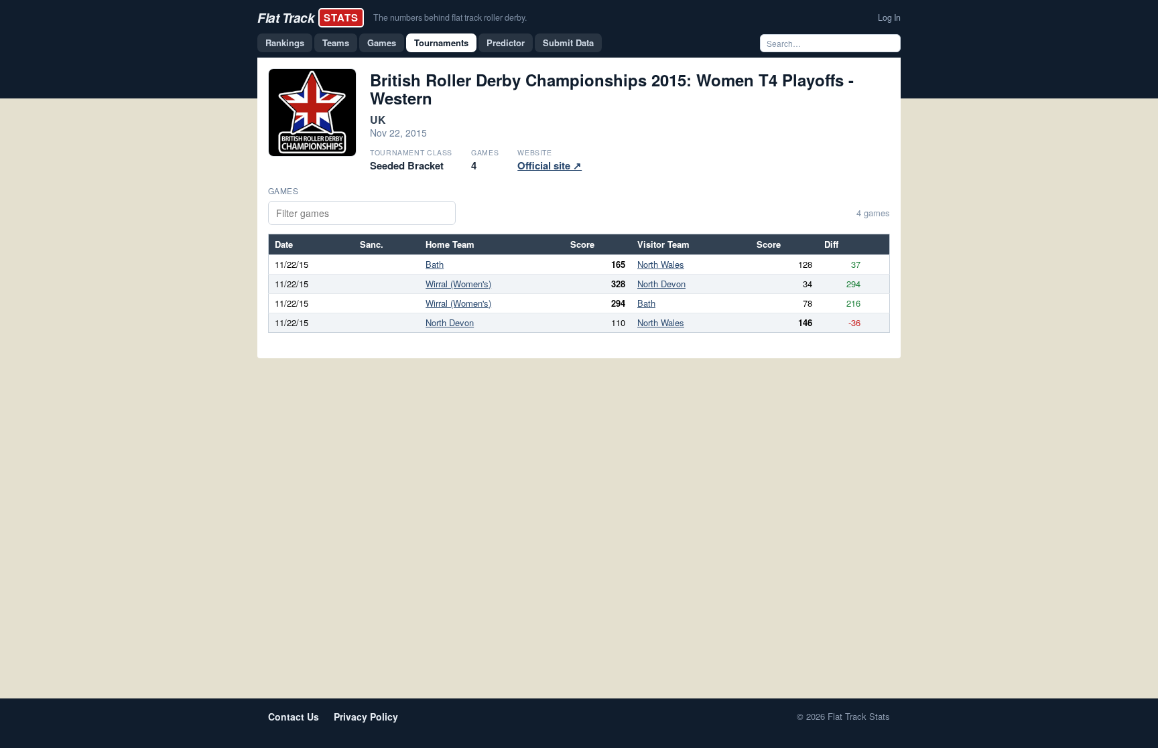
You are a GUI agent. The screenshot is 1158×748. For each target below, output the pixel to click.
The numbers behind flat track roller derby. (450, 17)
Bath (435, 264)
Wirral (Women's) (458, 283)
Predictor (506, 42)
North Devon (661, 283)
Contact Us (293, 716)
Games (381, 42)
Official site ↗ (549, 165)
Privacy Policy (366, 716)
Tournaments (441, 42)
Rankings (284, 42)
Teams (335, 42)
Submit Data (568, 42)
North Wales (660, 264)
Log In (889, 17)
